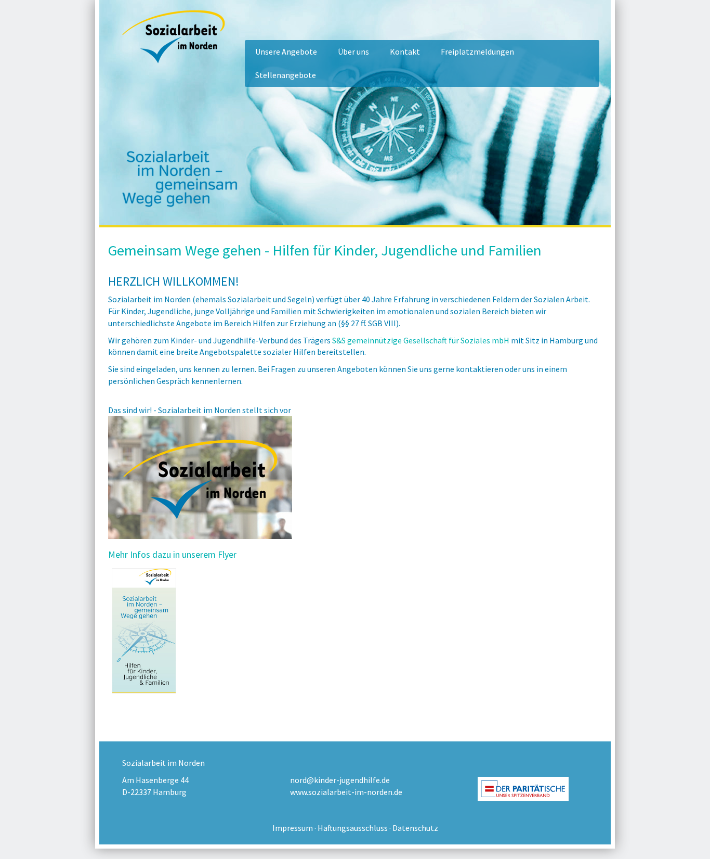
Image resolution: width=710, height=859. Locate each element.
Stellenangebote (285, 75)
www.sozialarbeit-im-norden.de (346, 792)
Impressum (292, 828)
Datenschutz (415, 828)
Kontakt (405, 51)
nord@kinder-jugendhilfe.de (340, 780)
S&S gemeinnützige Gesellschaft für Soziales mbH (420, 340)
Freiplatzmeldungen (477, 51)
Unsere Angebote (286, 51)
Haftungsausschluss (353, 828)
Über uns (353, 51)
